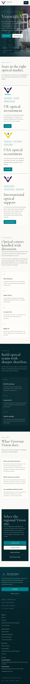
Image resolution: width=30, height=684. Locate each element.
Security (12, 680)
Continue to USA (15, 547)
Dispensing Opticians (7, 634)
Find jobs (15, 589)
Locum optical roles (7, 639)
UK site (3, 617)
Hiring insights (5, 648)
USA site (4, 620)
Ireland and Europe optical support (11, 623)
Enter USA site (17, 36)
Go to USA (8, 169)
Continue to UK (15, 543)
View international (10, 222)
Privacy (7, 680)
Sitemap (17, 680)
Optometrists (5, 631)
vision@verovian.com (7, 671)
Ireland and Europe (8, 40)
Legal (3, 680)
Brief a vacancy (15, 593)
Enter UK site (6, 36)
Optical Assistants (6, 637)
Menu (26, 2)
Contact (4, 654)
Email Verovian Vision (15, 557)
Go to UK (7, 126)
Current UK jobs (6, 625)
